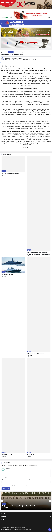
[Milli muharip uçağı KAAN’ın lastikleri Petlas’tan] (38, 307)
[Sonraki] (12, 26)
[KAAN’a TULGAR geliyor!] (38, 407)
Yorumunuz (8, 468)
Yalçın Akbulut (8, 58)
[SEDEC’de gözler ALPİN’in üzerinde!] (13, 206)
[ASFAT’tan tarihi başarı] (13, 307)
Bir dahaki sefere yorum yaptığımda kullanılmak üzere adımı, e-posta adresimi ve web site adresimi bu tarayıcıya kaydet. (25, 485)
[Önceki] (10, 26)
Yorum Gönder (6, 488)
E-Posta (29, 479)
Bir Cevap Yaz (6, 462)
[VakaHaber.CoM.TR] (14, 22)
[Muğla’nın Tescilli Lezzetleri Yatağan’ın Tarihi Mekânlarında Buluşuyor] (26, 501)
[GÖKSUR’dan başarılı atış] (13, 407)
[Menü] (2, 23)
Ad (2, 479)
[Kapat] (50, 2)
